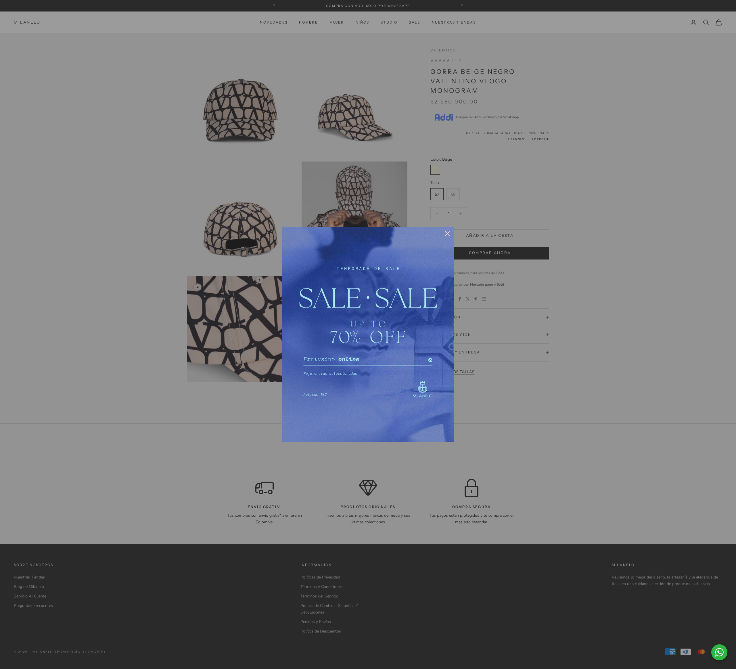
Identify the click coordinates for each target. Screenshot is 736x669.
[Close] (447, 234)
